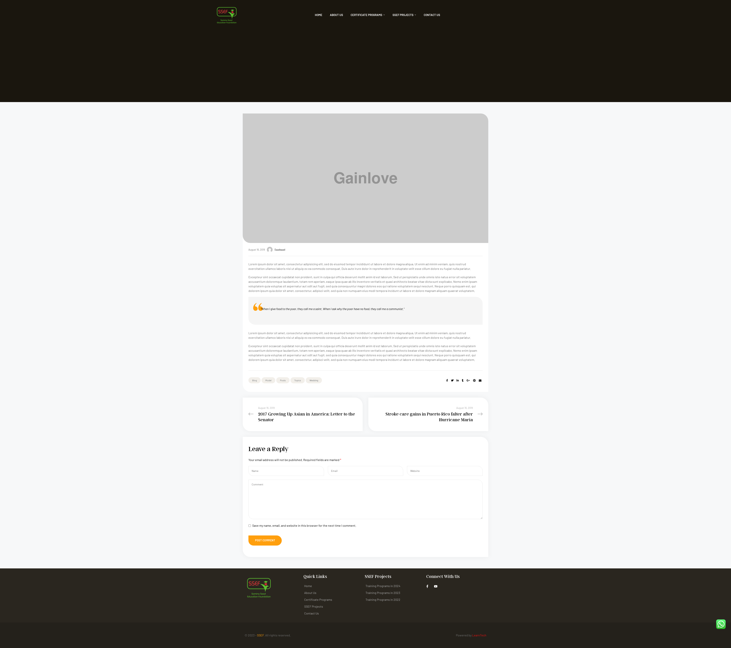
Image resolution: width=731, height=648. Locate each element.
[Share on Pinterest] (474, 380)
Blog (254, 380)
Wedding (314, 380)
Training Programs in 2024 (383, 586)
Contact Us (432, 15)
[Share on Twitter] (452, 380)
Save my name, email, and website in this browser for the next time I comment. (304, 525)
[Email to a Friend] (480, 380)
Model (268, 380)
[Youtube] (436, 586)
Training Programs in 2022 (383, 599)
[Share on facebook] (447, 380)
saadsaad (280, 249)
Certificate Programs (366, 15)
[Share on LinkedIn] (457, 380)
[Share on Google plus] (468, 380)
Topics (297, 380)
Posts (283, 380)
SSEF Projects (403, 15)
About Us (336, 15)
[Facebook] (427, 586)
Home (318, 15)
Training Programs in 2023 (383, 592)
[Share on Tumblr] (463, 380)
